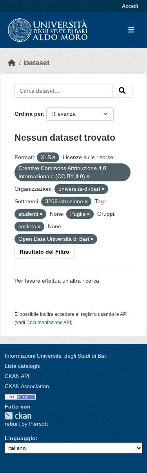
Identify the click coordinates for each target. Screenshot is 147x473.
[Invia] (122, 91)
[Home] (12, 63)
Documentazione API (48, 322)
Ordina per (29, 114)
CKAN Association (27, 386)
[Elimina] (54, 157)
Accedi (130, 6)
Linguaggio (20, 438)
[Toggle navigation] (131, 30)
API (123, 314)
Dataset (36, 63)
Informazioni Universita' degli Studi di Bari (56, 356)
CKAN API (17, 376)
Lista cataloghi (22, 366)
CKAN (18, 416)
